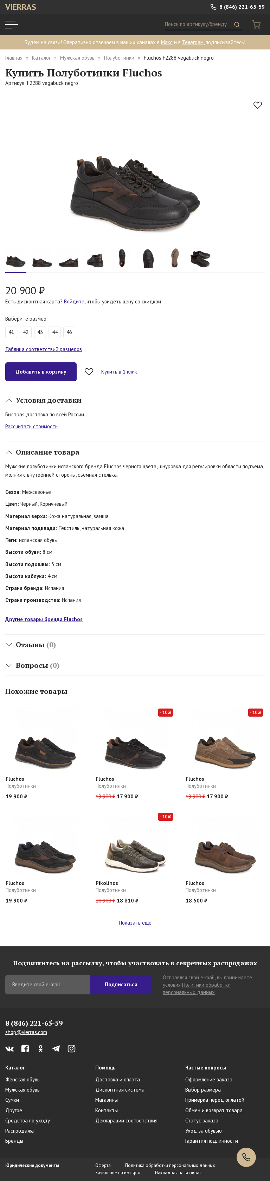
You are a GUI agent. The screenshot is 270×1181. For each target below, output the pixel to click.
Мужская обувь (77, 57)
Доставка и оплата (117, 1079)
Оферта (103, 1165)
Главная (13, 57)
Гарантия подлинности (211, 1141)
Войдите (74, 301)
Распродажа (19, 1130)
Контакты (106, 1110)
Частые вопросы (205, 1067)
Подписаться (121, 984)
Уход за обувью (203, 1130)
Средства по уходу (27, 1120)
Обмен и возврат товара (214, 1110)
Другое (13, 1110)
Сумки (12, 1099)
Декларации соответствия (126, 1120)
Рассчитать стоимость (31, 426)
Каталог (41, 57)
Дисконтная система (119, 1089)
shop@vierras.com (26, 1032)
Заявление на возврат (118, 1173)
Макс (167, 42)
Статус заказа (201, 1120)
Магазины (106, 1099)
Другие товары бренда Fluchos (44, 619)
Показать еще (135, 922)
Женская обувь (22, 1079)
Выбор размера (203, 1089)
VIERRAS (20, 6)
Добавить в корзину (41, 371)
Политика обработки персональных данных (170, 1165)
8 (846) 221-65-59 (241, 7)
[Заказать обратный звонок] (246, 1157)
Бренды (14, 1141)
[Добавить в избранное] (258, 105)
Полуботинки (119, 57)
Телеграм (193, 42)
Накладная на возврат (178, 1173)
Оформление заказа (208, 1079)
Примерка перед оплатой (214, 1099)
